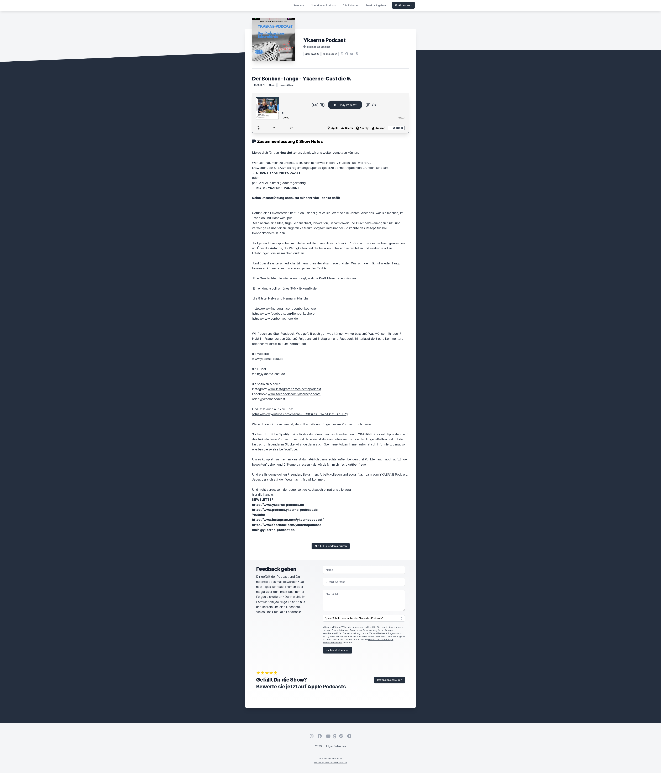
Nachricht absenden (337, 650)
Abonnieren (405, 5)
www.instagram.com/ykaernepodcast (294, 389)
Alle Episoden (351, 5)
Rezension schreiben (389, 679)
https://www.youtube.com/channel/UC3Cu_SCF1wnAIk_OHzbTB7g (300, 414)
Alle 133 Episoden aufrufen (330, 546)
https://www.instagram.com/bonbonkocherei (284, 308)
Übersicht (298, 5)
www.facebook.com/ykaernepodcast (294, 394)
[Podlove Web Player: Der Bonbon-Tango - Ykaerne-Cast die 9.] (330, 113)
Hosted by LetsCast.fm (330, 758)
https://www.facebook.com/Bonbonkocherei (283, 313)
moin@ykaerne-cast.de (268, 374)
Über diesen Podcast (323, 5)
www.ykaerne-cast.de (267, 359)
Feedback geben (376, 5)
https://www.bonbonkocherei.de (275, 318)
